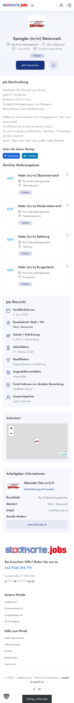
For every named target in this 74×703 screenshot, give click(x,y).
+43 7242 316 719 (18, 567)
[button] (6, 696)
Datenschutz (10, 657)
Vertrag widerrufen (37, 699)
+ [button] (11, 428)
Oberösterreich (31, 185)
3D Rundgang (11, 621)
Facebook (12, 156)
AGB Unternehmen (14, 638)
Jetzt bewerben (30, 65)
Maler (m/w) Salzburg (34, 236)
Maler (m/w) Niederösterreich (40, 206)
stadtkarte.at (10, 602)
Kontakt (8, 651)
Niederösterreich (32, 216)
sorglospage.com (13, 615)
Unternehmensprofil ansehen (39, 489)
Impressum (10, 664)
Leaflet (64, 454)
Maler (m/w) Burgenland (36, 267)
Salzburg (27, 246)
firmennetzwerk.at (13, 608)
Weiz (49, 44)
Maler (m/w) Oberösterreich (38, 175)
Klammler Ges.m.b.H (39, 483)
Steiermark (59, 44)
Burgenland (29, 277)
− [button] (11, 433)
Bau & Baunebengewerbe (24, 44)
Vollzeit (37, 55)
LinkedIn (31, 156)
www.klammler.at (37, 524)
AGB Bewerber (12, 644)
